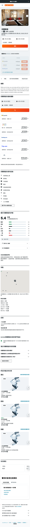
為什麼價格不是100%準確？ (9, 515)
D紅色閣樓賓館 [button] (4, 391)
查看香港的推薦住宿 (25, 429)
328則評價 (11, 31)
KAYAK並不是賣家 (6, 510)
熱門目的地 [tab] (13, 482)
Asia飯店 (14, 522)
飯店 (10, 522)
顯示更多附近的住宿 (25, 374)
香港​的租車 (6, 492)
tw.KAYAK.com (5, 522)
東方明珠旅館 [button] (4, 419)
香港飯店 (6, 494)
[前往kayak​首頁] (9, 5)
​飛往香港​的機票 (7, 490)
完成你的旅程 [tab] (6, 482)
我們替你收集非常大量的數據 (9, 513)
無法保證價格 (18, 506)
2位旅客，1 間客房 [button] (7, 42)
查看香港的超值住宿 (25, 401)
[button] (28, 1)
